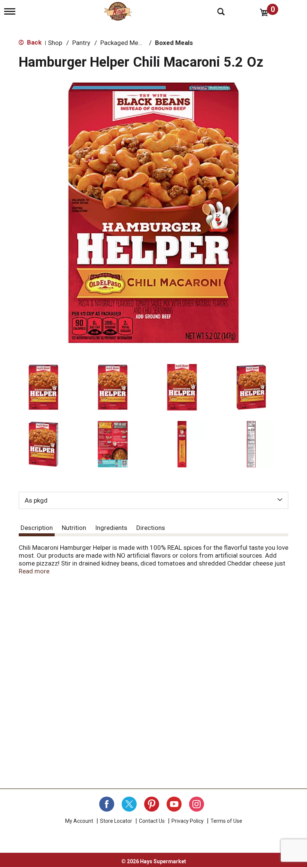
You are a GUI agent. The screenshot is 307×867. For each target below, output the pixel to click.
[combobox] (153, 500)
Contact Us (152, 821)
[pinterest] (151, 804)
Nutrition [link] (74, 527)
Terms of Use (226, 821)
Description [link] (37, 527)
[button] (43, 387)
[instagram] (196, 804)
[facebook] (106, 804)
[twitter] (129, 804)
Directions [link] (150, 527)
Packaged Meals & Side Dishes (143, 42)
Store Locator (116, 821)
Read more (34, 571)
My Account (79, 821)
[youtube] (174, 804)
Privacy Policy (187, 821)
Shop (55, 42)
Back (33, 42)
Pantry (81, 42)
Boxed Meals (174, 42)
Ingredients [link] (111, 527)
